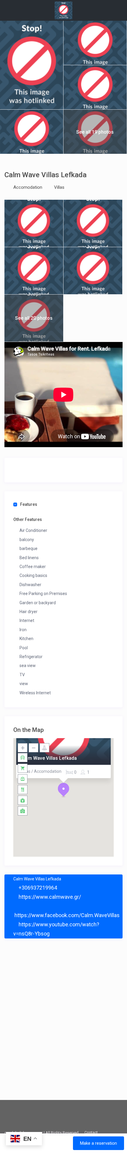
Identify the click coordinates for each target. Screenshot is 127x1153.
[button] (63, 790)
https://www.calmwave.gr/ (49, 897)
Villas (59, 187)
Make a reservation (98, 1143)
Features (28, 504)
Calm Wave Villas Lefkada (49, 758)
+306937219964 (37, 888)
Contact (91, 1132)
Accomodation (27, 187)
